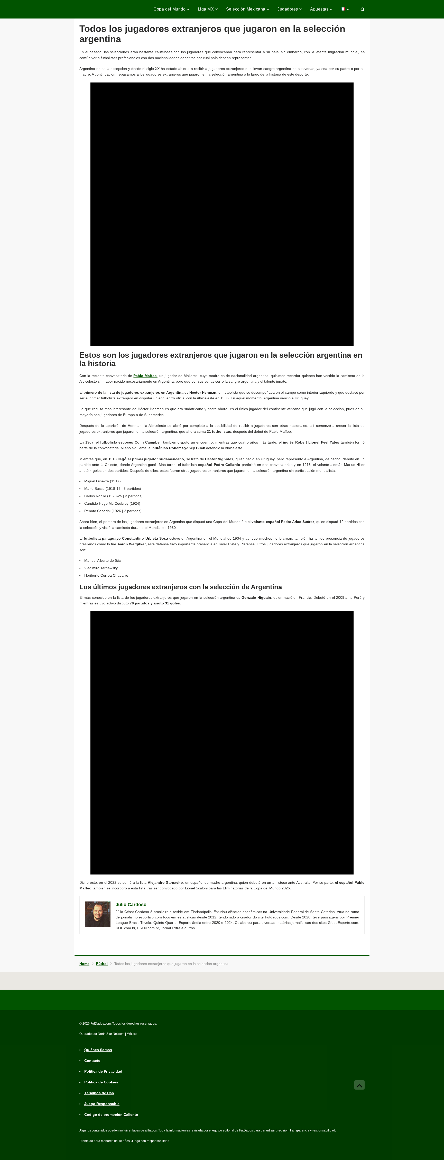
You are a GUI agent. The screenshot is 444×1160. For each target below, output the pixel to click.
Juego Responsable (101, 1104)
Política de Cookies (101, 1082)
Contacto (92, 1061)
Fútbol (102, 964)
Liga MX (206, 9)
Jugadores (288, 9)
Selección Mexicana (245, 9)
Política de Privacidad (103, 1072)
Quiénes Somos (98, 1050)
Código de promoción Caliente (111, 1115)
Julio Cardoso (131, 904)
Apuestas (319, 9)
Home (84, 964)
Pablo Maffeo (145, 376)
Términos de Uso (99, 1093)
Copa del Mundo (169, 9)
